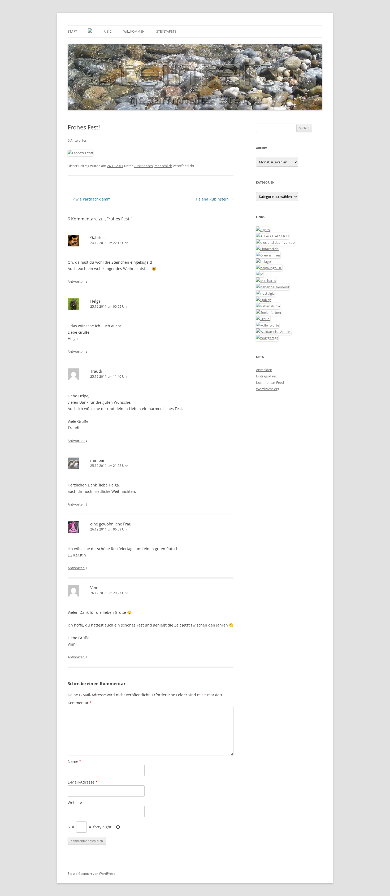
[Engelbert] (272, 236)
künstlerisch (143, 165)
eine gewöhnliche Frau (110, 524)
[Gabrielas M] (259, 274)
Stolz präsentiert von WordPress (91, 873)
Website (75, 802)
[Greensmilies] (268, 255)
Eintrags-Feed (267, 376)
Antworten (76, 281)
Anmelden (264, 369)
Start (72, 31)
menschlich (163, 165)
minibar (97, 460)
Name (74, 761)
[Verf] (267, 338)
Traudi (96, 371)
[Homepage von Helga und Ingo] (269, 268)
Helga (95, 301)
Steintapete (166, 31)
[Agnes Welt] (263, 229)
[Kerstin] (265, 293)
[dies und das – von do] (275, 242)
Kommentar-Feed (270, 382)
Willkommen (134, 31)
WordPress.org (267, 388)
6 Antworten (77, 140)
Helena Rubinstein (214, 199)
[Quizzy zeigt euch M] (263, 299)
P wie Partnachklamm (89, 199)
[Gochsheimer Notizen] (263, 261)
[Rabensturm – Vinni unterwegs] (268, 306)
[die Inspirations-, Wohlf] (268, 312)
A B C (108, 31)
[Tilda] (267, 248)
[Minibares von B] (266, 280)
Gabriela (98, 237)
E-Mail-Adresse (83, 782)
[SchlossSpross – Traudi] (263, 318)
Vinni (94, 587)
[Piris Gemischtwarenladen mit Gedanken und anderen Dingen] (267, 325)
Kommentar (80, 702)
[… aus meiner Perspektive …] (274, 331)
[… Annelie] (272, 287)
